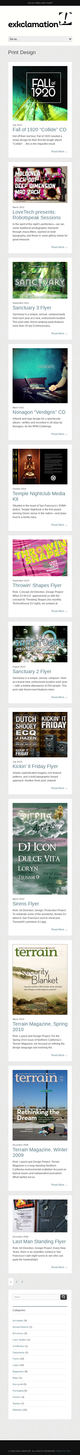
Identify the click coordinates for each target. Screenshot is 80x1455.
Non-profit (18, 1384)
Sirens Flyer (26, 903)
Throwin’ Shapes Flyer (37, 585)
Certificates (18, 1346)
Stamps (16, 1403)
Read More (59, 151)
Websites (17, 1410)
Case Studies (19, 1339)
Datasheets (19, 1352)
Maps (15, 1378)
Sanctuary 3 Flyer (32, 307)
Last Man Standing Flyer (39, 1241)
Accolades (18, 1320)
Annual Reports (21, 1327)
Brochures (18, 1333)
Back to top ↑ (64, 1451)
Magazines (18, 1371)
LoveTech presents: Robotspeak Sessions (37, 214)
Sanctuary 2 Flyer (32, 671)
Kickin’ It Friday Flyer (35, 766)
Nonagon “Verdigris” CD (39, 412)
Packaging (18, 1390)
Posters (17, 1397)
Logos (16, 1365)
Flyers (16, 1358)
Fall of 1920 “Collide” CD (40, 129)
